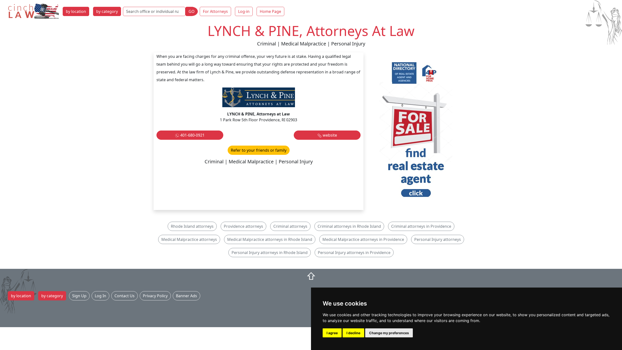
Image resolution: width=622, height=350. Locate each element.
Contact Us (124, 295)
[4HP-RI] (416, 130)
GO (192, 11)
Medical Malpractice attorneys (189, 239)
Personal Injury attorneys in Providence (354, 252)
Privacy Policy (155, 295)
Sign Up (79, 295)
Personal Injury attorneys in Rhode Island (270, 252)
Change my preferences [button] (389, 333)
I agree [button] (332, 333)
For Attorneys (215, 11)
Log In (100, 295)
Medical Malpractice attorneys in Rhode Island (269, 239)
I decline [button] (353, 333)
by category (107, 11)
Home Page (270, 11)
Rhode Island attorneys (192, 226)
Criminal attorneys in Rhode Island (349, 226)
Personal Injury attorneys (437, 239)
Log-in (244, 11)
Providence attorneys (243, 226)
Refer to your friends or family (258, 150)
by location (76, 11)
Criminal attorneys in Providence (421, 226)
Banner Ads (186, 295)
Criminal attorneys (290, 226)
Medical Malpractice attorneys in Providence (363, 239)
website (330, 135)
